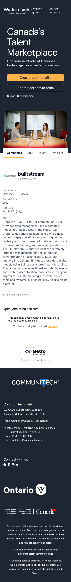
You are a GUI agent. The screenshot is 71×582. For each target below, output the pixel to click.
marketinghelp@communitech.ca (35, 553)
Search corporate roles (35, 88)
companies (14, 152)
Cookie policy (43, 360)
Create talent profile (35, 77)
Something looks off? (19, 294)
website (52, 326)
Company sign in (36, 10)
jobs (30, 152)
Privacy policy (27, 360)
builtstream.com (27, 178)
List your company (54, 10)
